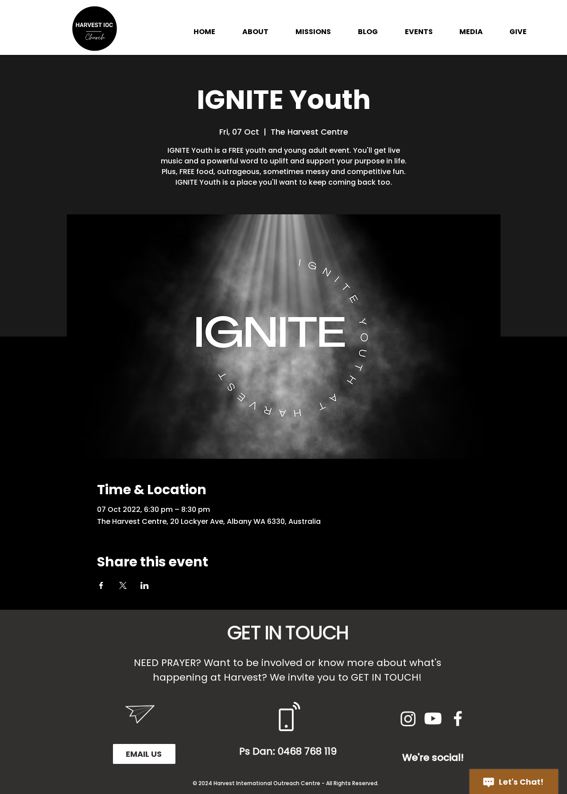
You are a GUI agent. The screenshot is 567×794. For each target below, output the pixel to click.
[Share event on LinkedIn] (144, 585)
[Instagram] (408, 718)
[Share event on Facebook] (101, 585)
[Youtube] (433, 718)
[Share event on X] (123, 585)
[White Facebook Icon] (458, 718)
